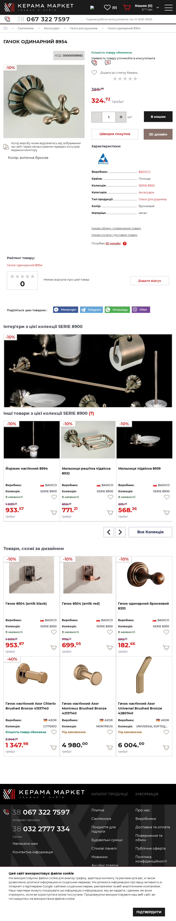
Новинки (99, 857)
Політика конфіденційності (151, 859)
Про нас (142, 810)
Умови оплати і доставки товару (114, 235)
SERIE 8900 (147, 185)
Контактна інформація (33, 852)
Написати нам (25, 843)
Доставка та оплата (152, 827)
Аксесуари (146, 192)
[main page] (39, 7)
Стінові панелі (104, 848)
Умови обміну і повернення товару (116, 228)
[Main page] (44, 794)
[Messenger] (65, 310)
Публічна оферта (150, 848)
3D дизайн (113, 243)
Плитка (97, 810)
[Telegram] (91, 310)
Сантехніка (101, 818)
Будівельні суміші (107, 840)
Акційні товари (104, 865)
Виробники (145, 818)
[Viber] (141, 310)
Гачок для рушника (152, 199)
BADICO (144, 171)
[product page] (88, 674)
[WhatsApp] (117, 310)
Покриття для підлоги (103, 829)
